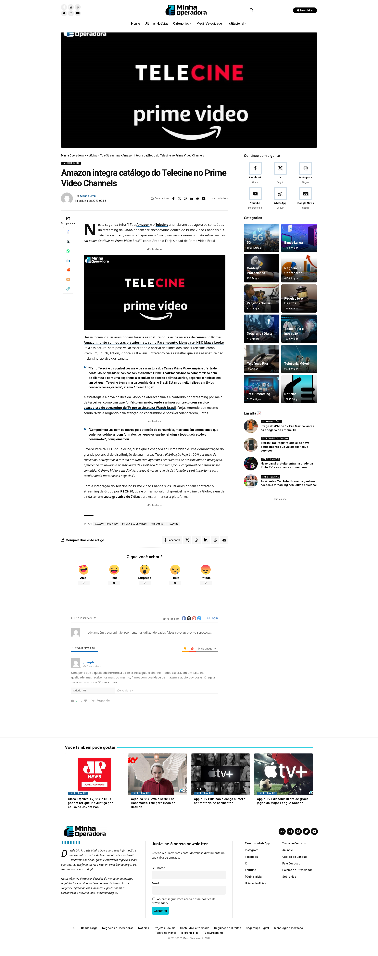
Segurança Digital (260, 333)
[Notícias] (299, 389)
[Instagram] (71, 7)
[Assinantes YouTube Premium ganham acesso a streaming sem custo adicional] (251, 481)
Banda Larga (293, 242)
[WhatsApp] (280, 198)
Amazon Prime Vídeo (106, 524)
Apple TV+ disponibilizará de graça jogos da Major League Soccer (283, 801)
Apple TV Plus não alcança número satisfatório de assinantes (220, 801)
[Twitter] (64, 13)
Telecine (162, 224)
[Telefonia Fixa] (261, 359)
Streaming (157, 524)
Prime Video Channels (134, 524)
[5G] (261, 238)
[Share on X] (179, 198)
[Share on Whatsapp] (185, 198)
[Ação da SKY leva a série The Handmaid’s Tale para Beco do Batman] (157, 774)
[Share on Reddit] (197, 198)
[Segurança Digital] (261, 329)
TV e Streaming (70, 163)
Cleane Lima (88, 195)
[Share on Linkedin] (191, 198)
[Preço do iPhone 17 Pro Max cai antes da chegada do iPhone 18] (251, 426)
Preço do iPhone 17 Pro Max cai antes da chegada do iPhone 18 (287, 428)
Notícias (290, 394)
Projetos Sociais (259, 303)
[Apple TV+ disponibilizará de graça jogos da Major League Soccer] (283, 774)
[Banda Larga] (299, 238)
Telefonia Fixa (257, 364)
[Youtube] (78, 13)
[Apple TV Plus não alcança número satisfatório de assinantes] (220, 774)
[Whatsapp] (78, 7)
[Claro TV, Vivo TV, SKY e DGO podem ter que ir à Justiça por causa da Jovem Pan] (94, 774)
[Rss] (71, 13)
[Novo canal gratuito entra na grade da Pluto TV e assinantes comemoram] (251, 463)
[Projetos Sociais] (261, 298)
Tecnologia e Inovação (275, 438)
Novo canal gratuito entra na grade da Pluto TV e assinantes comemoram (287, 465)
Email (155, 883)
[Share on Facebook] (173, 198)
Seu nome (158, 868)
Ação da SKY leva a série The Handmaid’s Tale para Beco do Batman (153, 803)
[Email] (204, 198)
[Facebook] (255, 173)
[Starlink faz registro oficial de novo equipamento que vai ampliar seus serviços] (251, 445)
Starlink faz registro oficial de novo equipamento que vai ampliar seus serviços (285, 446)
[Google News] (306, 198)
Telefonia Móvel (296, 364)
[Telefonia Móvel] (299, 359)
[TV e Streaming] (261, 389)
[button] (251, 10)
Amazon (142, 224)
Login (214, 618)
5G (249, 242)
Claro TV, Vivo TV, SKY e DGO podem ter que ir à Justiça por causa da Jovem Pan (90, 803)
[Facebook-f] (64, 7)
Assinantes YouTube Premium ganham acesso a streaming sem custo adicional (289, 483)
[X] (280, 173)
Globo (128, 230)
